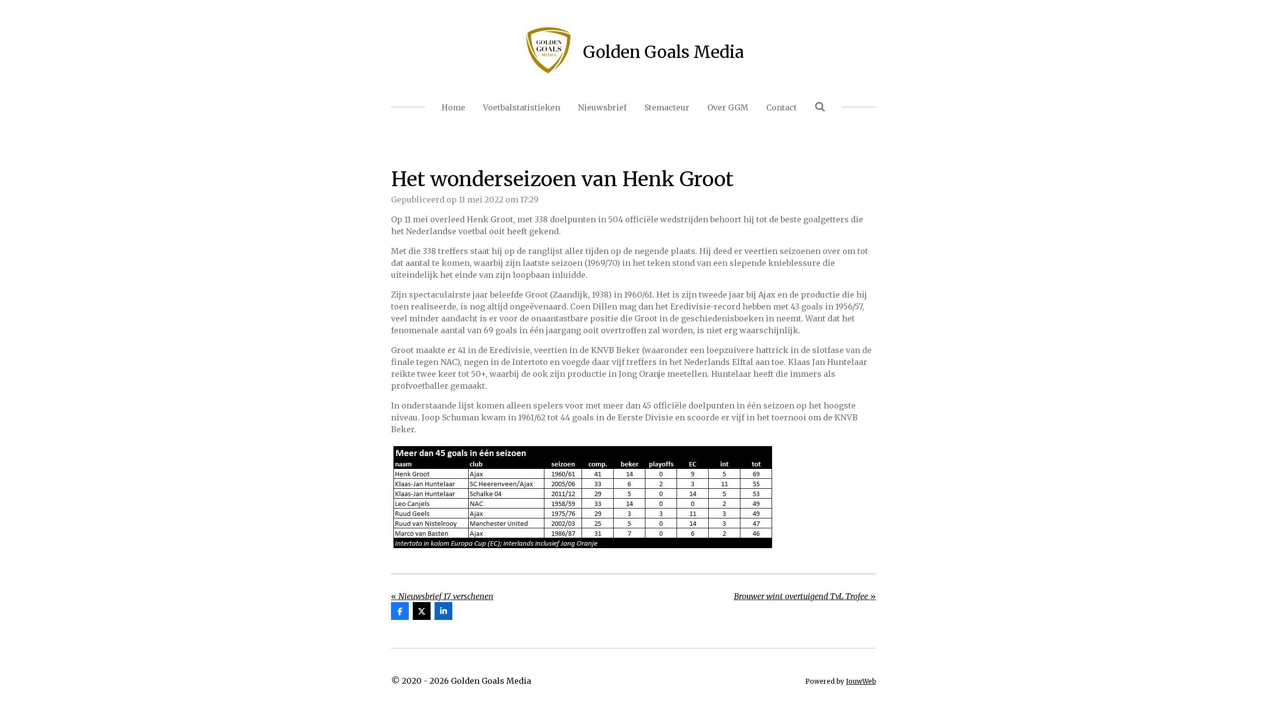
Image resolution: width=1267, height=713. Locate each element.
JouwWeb (861, 681)
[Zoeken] (820, 106)
